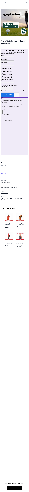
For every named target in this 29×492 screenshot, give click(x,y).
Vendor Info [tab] (3, 173)
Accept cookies (14, 488)
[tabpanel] (14, 189)
